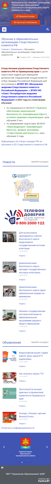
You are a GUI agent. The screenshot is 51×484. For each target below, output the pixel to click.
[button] (4, 29)
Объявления (12, 342)
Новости (9, 162)
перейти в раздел (39, 161)
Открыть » (22, 256)
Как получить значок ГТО (31, 373)
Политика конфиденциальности (17, 428)
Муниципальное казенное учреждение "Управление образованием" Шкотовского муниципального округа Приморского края (31, 6)
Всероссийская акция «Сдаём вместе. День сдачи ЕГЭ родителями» (33, 356)
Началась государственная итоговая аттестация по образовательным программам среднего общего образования (32, 317)
